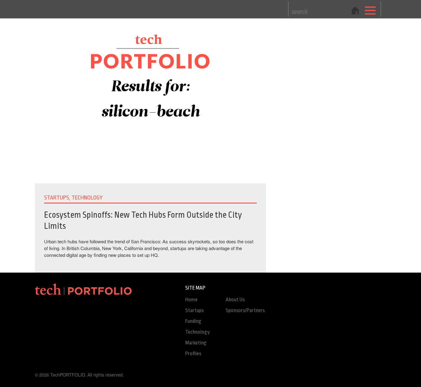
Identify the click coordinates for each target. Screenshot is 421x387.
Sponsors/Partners (245, 310)
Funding (193, 321)
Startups (194, 310)
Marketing (195, 343)
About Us (235, 300)
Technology (197, 332)
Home (191, 300)
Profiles (193, 353)
